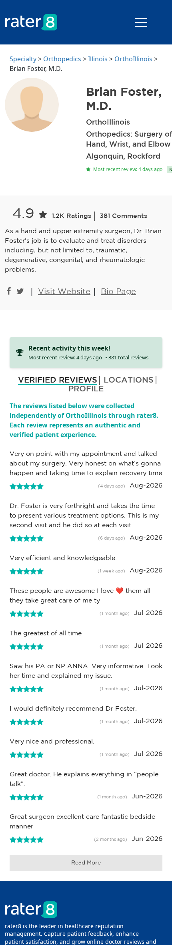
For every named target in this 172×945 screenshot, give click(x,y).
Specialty (23, 58)
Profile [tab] (86, 389)
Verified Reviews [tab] (57, 380)
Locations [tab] (129, 380)
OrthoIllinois (133, 58)
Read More (86, 862)
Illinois (98, 58)
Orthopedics (62, 58)
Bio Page (118, 291)
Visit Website (64, 291)
